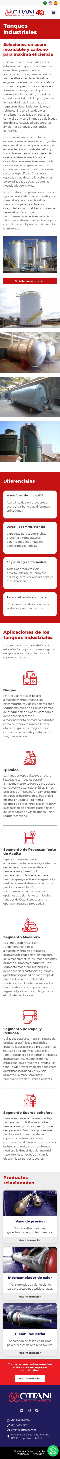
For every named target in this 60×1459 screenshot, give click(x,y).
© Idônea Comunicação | (30, 1451)
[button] (53, 12)
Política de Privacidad (30, 1454)
